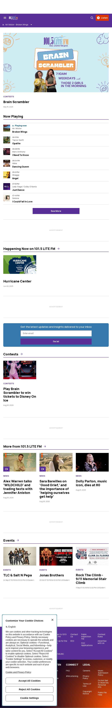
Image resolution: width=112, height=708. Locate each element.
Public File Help (102, 693)
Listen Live (55, 672)
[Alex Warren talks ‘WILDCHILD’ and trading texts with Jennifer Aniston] (19, 462)
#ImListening (72, 676)
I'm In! (56, 341)
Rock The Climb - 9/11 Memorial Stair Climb (91, 579)
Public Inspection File (86, 636)
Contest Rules (101, 635)
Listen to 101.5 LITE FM (60, 635)
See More (56, 211)
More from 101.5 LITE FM (22, 446)
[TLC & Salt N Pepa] (19, 556)
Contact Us (74, 635)
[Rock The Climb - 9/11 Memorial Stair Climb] (92, 556)
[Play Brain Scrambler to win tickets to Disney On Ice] (19, 370)
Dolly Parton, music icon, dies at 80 (91, 483)
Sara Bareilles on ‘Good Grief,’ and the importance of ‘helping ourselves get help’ (54, 489)
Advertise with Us (102, 642)
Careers (86, 671)
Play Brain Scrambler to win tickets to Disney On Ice (19, 394)
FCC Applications (87, 644)
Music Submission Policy (103, 673)
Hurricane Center (17, 281)
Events (9, 540)
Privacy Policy (86, 677)
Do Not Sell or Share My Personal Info (103, 683)
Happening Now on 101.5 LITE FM (29, 249)
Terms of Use (87, 685)
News (6, 476)
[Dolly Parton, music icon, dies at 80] (92, 462)
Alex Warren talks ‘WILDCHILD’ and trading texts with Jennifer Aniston (17, 487)
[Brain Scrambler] (56, 62)
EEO (72, 641)
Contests (8, 97)
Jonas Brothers (51, 575)
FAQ (68, 671)
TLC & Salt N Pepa (17, 575)
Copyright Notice (87, 692)
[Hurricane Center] (19, 264)
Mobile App (55, 679)
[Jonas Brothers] (55, 556)
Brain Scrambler (16, 101)
